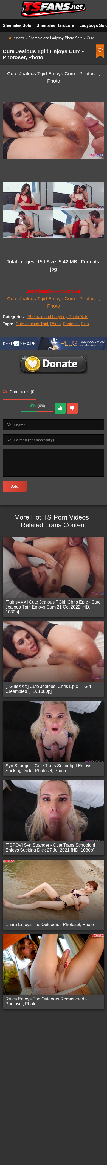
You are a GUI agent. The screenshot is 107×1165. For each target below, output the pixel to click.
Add (14, 486)
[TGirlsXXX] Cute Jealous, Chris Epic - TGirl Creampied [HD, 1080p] (48, 689)
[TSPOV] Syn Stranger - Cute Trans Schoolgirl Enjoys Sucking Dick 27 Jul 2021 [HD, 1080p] (50, 847)
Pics (85, 323)
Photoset (71, 323)
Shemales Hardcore (55, 25)
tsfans (19, 38)
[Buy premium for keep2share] (53, 348)
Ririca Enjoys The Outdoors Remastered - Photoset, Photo (46, 1001)
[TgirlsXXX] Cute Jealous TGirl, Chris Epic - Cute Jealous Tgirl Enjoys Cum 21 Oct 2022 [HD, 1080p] (53, 607)
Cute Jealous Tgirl (32, 323)
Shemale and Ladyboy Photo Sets (55, 38)
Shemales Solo (17, 25)
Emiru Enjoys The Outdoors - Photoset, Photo (49, 924)
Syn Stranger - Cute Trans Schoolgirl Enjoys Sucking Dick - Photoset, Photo (48, 768)
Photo (55, 323)
